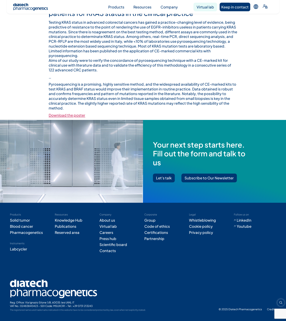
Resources (142, 7)
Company (169, 7)
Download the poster (67, 115)
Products (116, 7)
